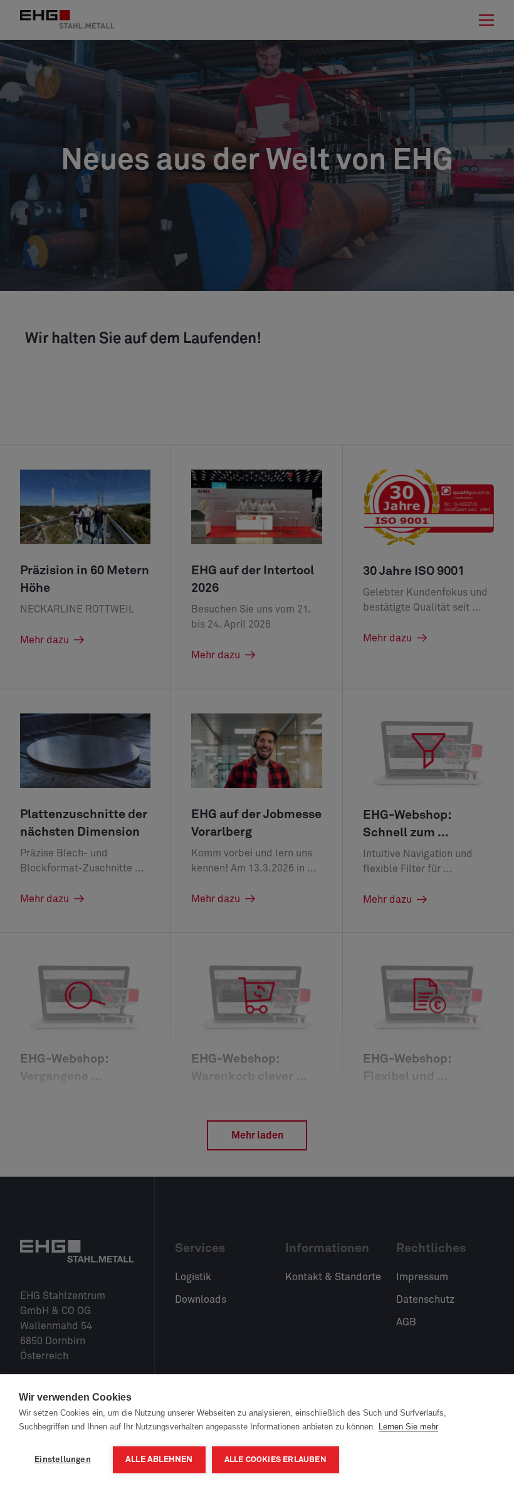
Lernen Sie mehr (408, 1426)
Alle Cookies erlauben (275, 1460)
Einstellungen (62, 1459)
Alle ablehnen (159, 1459)
